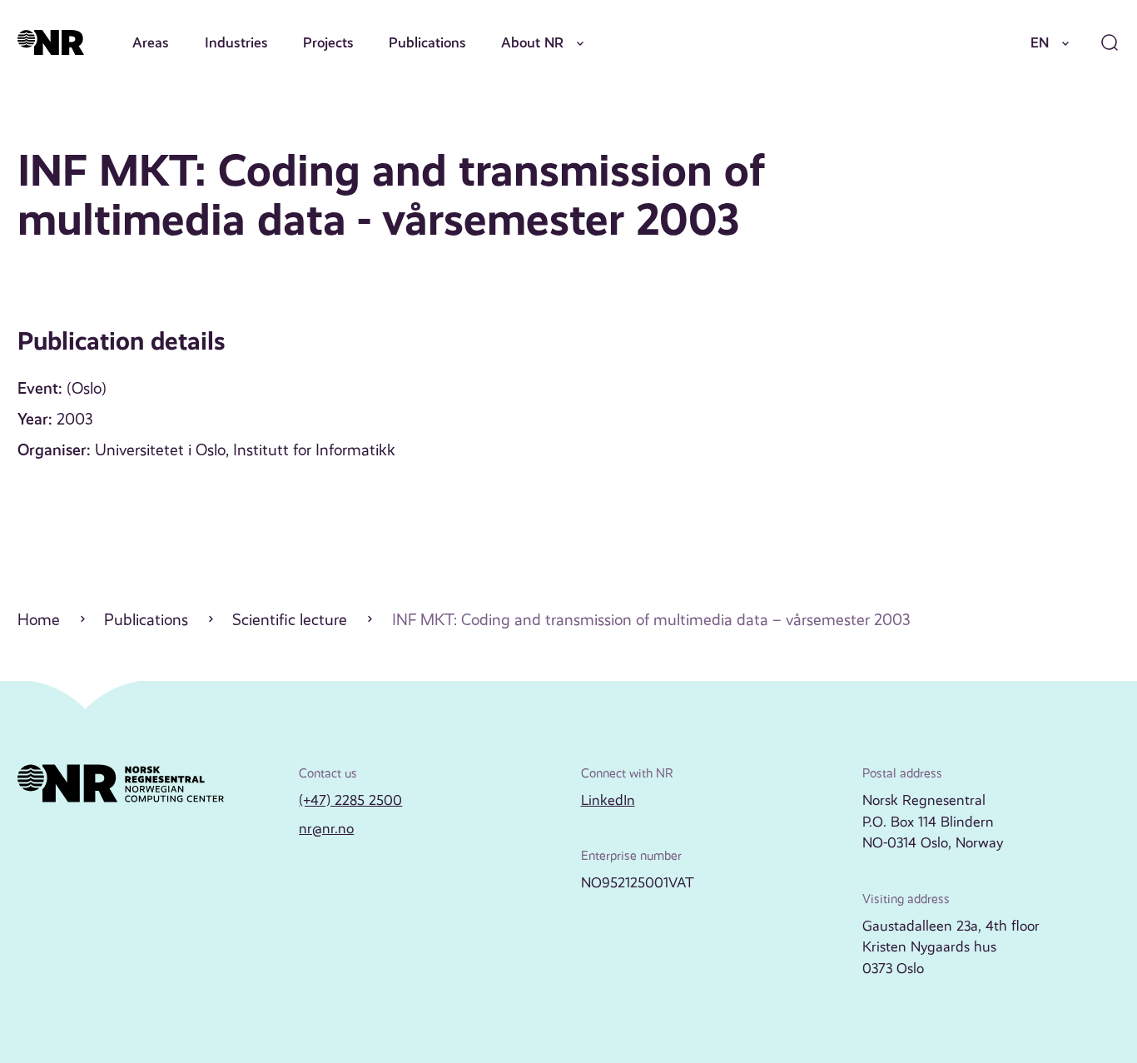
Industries (236, 42)
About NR (532, 42)
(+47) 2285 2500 (350, 800)
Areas (150, 42)
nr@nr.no (326, 828)
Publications (427, 42)
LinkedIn (608, 800)
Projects (328, 42)
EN (1039, 42)
